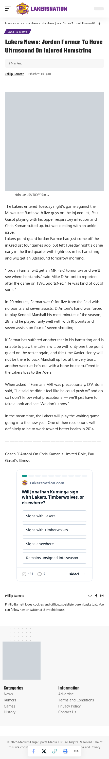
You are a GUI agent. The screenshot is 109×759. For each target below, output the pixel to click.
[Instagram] (102, 596)
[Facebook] (96, 596)
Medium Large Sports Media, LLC (40, 742)
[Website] (90, 596)
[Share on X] (44, 751)
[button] (9, 9)
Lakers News (18, 31)
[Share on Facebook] (33, 751)
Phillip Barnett (14, 74)
